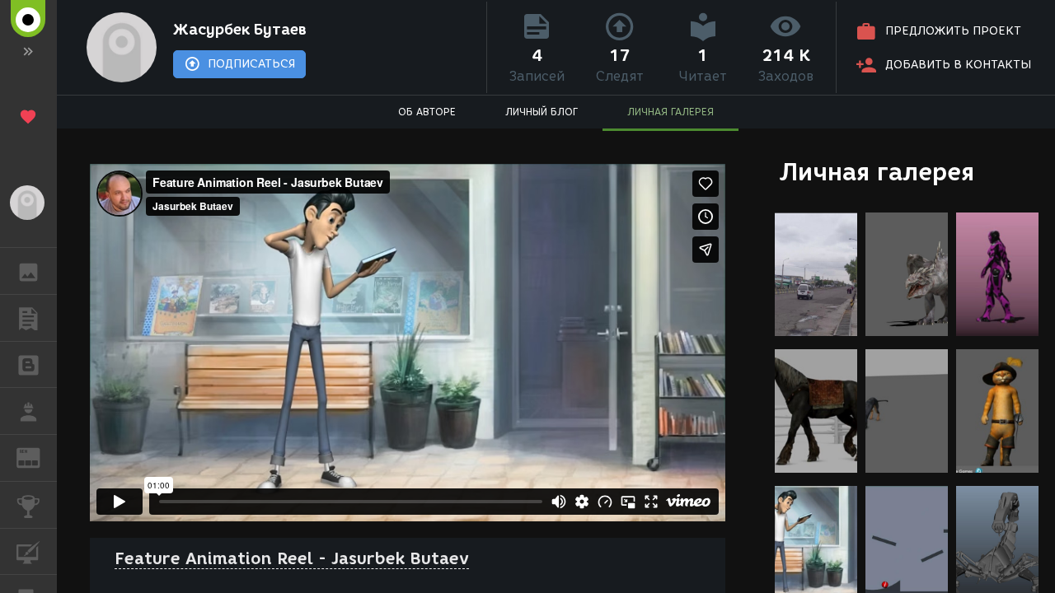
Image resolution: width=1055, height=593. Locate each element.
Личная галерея (876, 171)
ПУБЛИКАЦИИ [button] (28, 318)
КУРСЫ (28, 552)
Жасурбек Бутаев (240, 30)
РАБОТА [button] (28, 411)
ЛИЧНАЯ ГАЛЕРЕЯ (670, 111)
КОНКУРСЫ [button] (28, 505)
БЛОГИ (28, 365)
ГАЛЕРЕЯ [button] (28, 271)
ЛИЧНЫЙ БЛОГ (541, 111)
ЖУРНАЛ (38, 457)
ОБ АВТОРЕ (427, 111)
